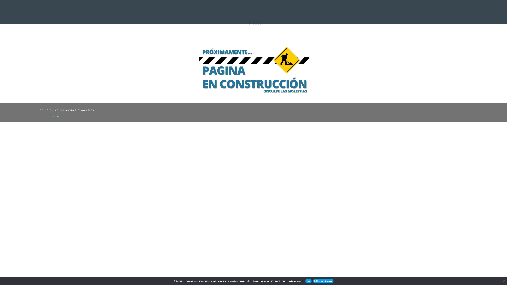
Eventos (293, 18)
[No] (503, 281)
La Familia (307, 18)
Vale (308, 281)
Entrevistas (237, 18)
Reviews (222, 18)
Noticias (209, 18)
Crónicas (253, 18)
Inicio (197, 18)
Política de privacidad (323, 281)
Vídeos (281, 18)
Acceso (57, 117)
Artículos (268, 18)
